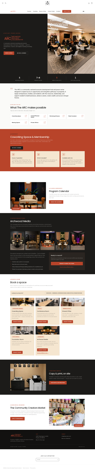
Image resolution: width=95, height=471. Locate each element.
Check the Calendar (56, 201)
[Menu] (83, 11)
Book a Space (8, 53)
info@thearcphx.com (66, 436)
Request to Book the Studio (67, 263)
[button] (2, 3)
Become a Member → (66, 438)
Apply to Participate (17, 418)
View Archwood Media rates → (67, 267)
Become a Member (21, 53)
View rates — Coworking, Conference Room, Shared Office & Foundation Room (64, 293)
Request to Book (17, 321)
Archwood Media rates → (43, 353)
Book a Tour (67, 11)
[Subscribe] (57, 459)
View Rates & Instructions (58, 382)
